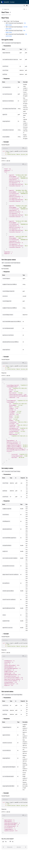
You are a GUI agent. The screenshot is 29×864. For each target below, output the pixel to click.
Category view (6, 9)
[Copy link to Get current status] (15, 692)
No (12, 841)
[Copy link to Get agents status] (15, 40)
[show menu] (27, 2)
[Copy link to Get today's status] (15, 468)
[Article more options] (26, 9)
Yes (6, 841)
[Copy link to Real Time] (11, 18)
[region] (15, 151)
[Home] (8, 2)
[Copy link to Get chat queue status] (18, 260)
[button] (8, 847)
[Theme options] (27, 6)
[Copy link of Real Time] (10, 12)
